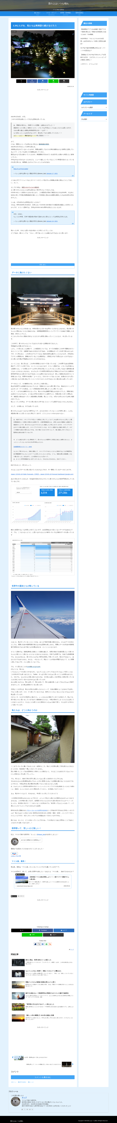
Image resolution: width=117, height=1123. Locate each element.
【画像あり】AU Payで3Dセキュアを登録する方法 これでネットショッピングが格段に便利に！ (93, 57)
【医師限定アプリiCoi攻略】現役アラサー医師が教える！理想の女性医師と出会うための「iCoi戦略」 (93, 31)
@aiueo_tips (41, 834)
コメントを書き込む (43, 1077)
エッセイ (14, 896)
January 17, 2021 (52, 173)
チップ (24, 1097)
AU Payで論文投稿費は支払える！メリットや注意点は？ (92, 49)
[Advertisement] (43, 102)
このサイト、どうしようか (89, 64)
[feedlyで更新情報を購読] (46, 944)
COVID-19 (21, 896)
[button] (64, 81)
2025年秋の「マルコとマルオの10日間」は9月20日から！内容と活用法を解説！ (93, 41)
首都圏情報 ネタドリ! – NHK (23, 447)
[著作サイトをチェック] (35, 944)
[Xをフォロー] (39, 944)
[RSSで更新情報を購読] (50, 944)
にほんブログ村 (16, 856)
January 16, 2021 (52, 221)
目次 (41, 264)
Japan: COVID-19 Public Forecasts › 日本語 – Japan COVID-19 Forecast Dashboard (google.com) (42, 474)
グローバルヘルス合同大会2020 (37, 810)
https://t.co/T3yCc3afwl (21, 169)
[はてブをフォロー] (42, 944)
